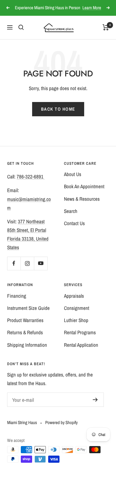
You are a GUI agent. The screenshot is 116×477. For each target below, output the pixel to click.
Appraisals (74, 295)
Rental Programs (80, 332)
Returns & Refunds (25, 332)
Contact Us (74, 223)
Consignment (76, 308)
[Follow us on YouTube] (40, 263)
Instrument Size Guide (28, 308)
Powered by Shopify (61, 422)
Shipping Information (27, 344)
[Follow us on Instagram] (27, 263)
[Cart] (106, 27)
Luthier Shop (76, 320)
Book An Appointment (84, 186)
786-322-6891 (31, 176)
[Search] (21, 27)
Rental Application (81, 344)
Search (70, 211)
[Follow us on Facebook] (14, 263)
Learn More (91, 7)
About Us (72, 174)
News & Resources (82, 198)
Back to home (58, 109)
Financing (16, 295)
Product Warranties (25, 320)
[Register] (95, 400)
